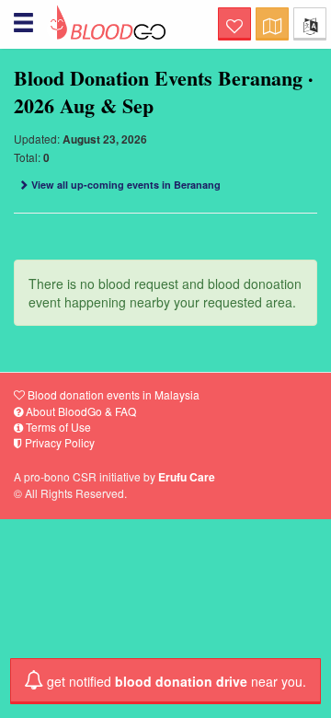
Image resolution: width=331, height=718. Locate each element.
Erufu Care (186, 477)
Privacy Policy (58, 442)
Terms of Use (57, 426)
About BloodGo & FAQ (79, 411)
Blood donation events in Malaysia (112, 394)
